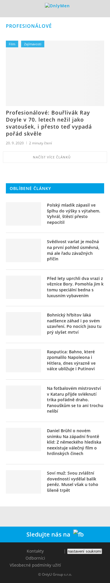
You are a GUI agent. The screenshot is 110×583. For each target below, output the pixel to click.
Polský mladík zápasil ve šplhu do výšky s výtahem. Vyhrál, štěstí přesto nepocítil (73, 213)
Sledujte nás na (49, 534)
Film (12, 44)
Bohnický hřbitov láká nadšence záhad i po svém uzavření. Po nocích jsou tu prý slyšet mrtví (74, 323)
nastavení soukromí (84, 551)
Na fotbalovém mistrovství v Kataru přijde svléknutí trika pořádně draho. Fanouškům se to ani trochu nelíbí (75, 399)
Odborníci (35, 558)
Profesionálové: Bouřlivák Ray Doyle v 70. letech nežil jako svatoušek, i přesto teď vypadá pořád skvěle (49, 123)
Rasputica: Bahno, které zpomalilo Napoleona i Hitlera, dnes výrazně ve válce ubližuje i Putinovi (71, 360)
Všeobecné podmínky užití (35, 565)
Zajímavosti (32, 44)
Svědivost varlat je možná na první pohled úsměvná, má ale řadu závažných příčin (73, 250)
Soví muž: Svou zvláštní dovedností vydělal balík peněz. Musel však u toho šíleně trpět (72, 481)
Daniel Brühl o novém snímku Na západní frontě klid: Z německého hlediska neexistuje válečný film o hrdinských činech (74, 442)
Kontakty (35, 551)
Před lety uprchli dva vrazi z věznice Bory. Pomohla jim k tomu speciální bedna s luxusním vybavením (75, 287)
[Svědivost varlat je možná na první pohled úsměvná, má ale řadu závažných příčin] (23, 250)
